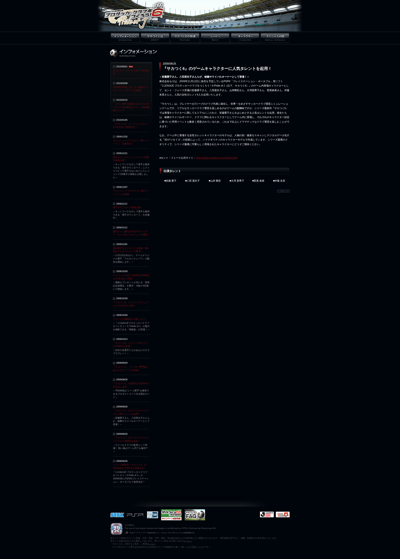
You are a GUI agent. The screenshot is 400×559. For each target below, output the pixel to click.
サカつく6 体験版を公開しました (130, 319)
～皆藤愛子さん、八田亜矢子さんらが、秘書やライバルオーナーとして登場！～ (131, 421)
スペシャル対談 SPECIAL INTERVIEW (275, 38)
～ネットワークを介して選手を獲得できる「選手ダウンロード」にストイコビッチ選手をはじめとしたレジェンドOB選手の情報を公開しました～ (131, 171)
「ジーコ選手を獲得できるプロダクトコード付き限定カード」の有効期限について (131, 107)
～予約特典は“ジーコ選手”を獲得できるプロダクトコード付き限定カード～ (131, 393)
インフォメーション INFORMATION (125, 38)
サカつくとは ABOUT (155, 38)
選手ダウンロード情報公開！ (128, 207)
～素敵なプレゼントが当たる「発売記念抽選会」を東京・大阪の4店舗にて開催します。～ (131, 285)
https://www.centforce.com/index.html (216, 157)
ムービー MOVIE (215, 38)
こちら (188, 541)
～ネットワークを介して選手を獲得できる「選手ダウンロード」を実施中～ (131, 214)
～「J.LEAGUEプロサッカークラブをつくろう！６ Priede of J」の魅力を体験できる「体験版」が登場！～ (131, 326)
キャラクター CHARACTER (245, 38)
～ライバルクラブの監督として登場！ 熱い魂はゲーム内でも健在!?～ (130, 448)
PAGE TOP (283, 191)
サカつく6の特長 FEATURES (185, 38)
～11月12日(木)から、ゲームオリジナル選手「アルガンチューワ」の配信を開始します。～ (131, 258)
